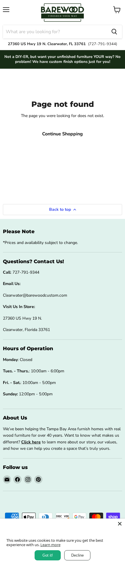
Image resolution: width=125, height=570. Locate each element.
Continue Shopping (62, 134)
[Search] (114, 31)
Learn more (50, 544)
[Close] (120, 524)
